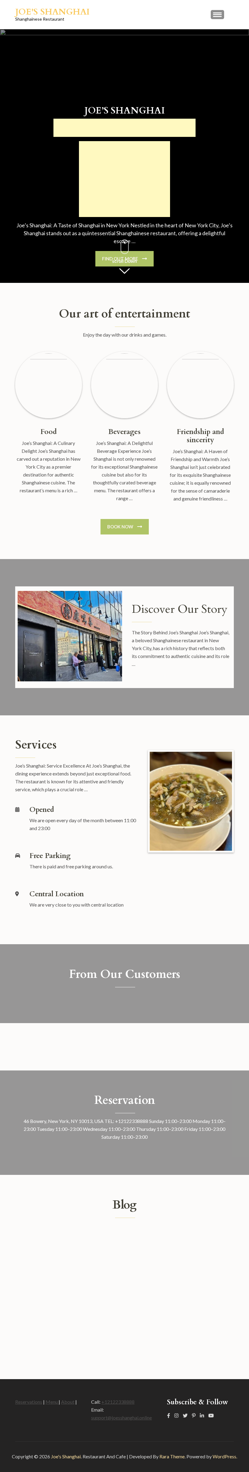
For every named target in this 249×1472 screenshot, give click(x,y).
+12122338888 (118, 1402)
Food (48, 431)
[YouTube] (211, 1415)
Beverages (124, 431)
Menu (52, 1402)
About (67, 1402)
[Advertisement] (124, 128)
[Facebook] (168, 1415)
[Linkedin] (202, 1415)
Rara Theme (172, 1456)
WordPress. (225, 1456)
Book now (120, 526)
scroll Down (124, 261)
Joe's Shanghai (52, 12)
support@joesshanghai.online (121, 1417)
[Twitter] (185, 1415)
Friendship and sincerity (200, 436)
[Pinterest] (194, 1415)
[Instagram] (176, 1415)
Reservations (28, 1402)
